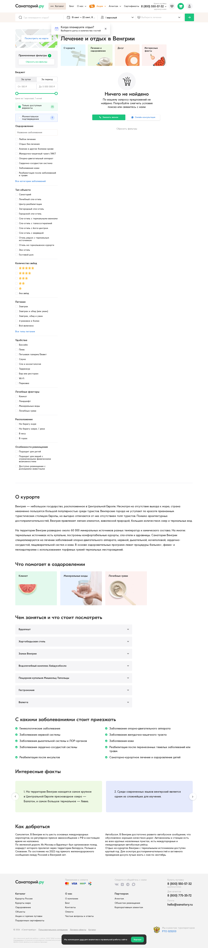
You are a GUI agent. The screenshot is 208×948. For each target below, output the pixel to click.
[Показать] (189, 17)
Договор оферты (78, 929)
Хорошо (137, 939)
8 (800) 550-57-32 (152, 6)
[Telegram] (128, 884)
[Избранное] (172, 6)
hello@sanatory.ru (180, 904)
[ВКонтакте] (117, 884)
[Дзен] (122, 884)
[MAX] (133, 884)
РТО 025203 (169, 931)
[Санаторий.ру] (32, 6)
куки (82, 939)
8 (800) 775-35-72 (179, 895)
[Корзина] (180, 6)
